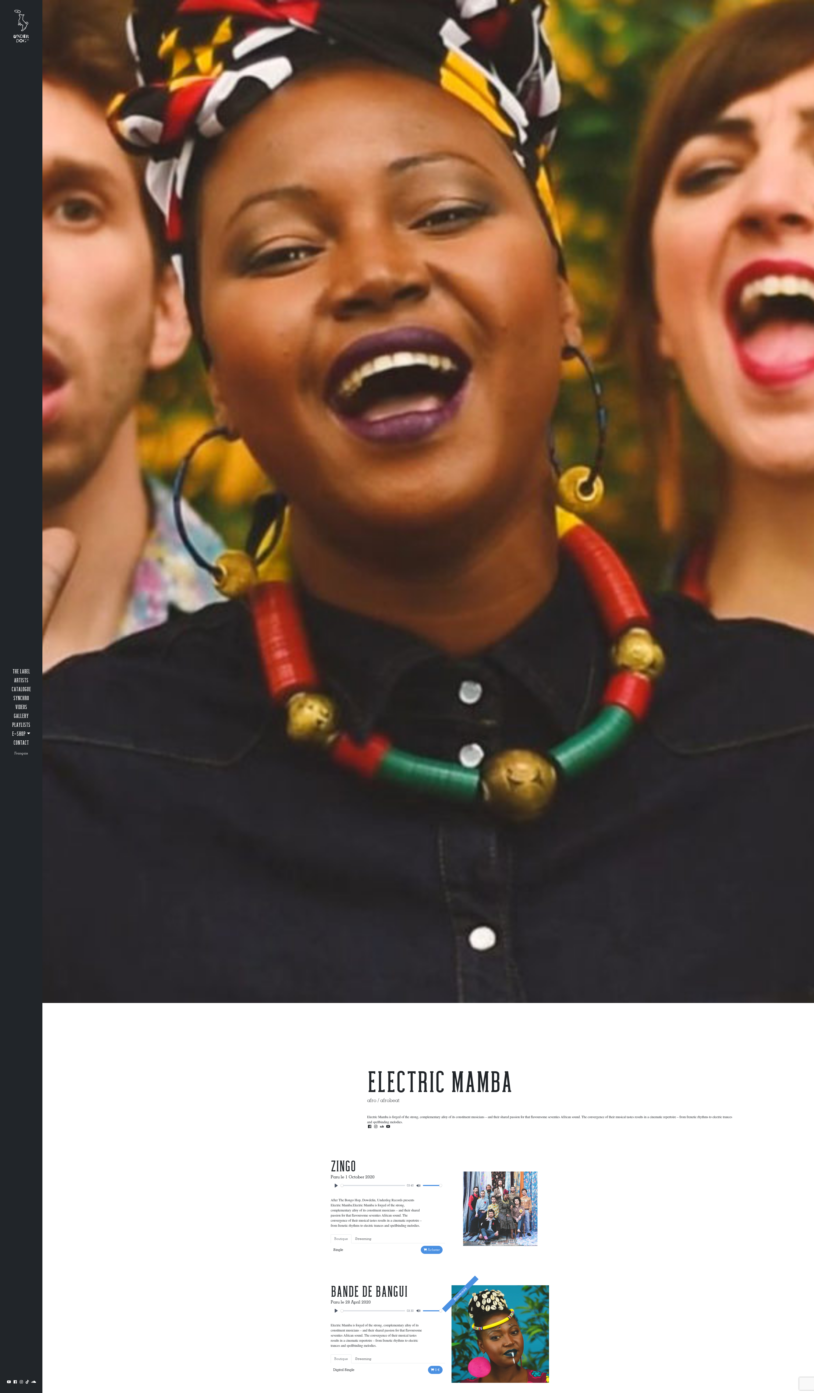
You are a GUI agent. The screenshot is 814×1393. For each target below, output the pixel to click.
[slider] (373, 1185)
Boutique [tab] (341, 1239)
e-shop (18, 734)
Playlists (21, 725)
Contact (21, 743)
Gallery (21, 716)
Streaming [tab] (363, 1239)
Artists (21, 681)
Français (21, 753)
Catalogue (21, 689)
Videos (21, 707)
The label (21, 672)
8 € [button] (437, 1370)
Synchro (21, 698)
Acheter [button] (433, 1250)
